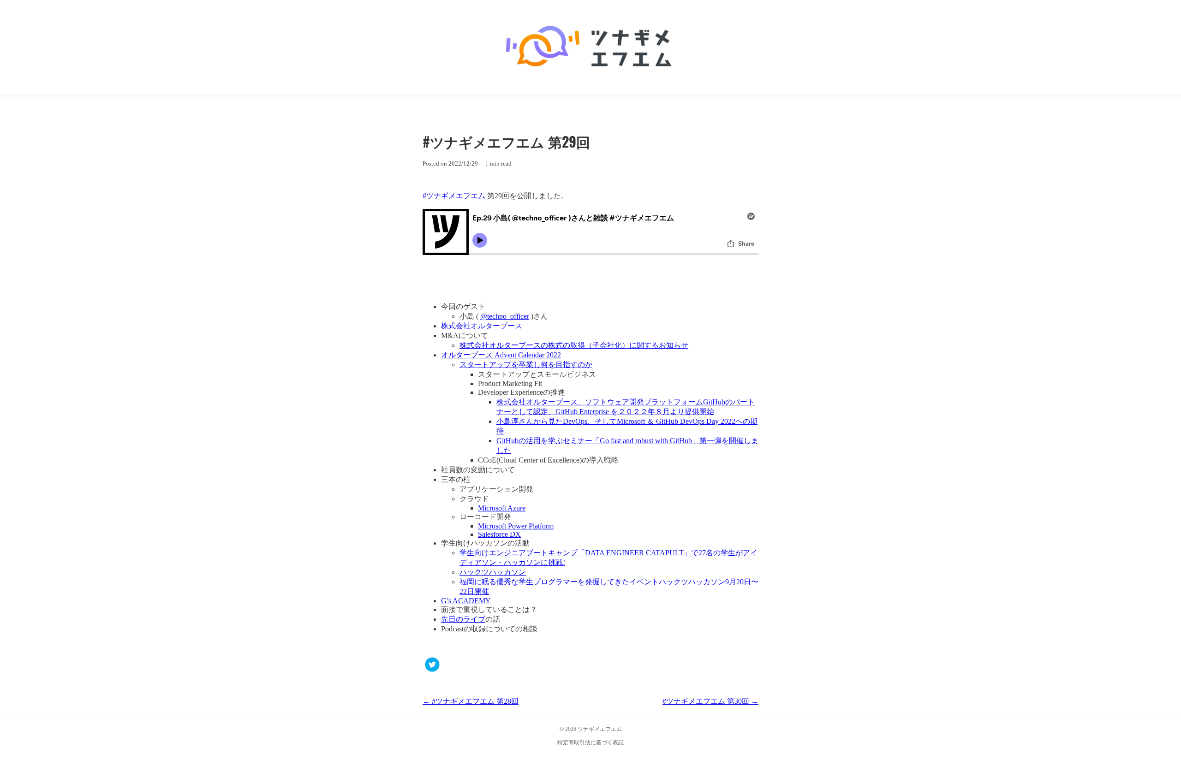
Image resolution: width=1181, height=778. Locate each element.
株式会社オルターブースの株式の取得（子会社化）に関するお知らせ (573, 345)
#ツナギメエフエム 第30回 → (710, 701)
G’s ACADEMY (466, 601)
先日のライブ (463, 619)
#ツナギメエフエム (454, 196)
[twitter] (432, 665)
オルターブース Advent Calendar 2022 (501, 355)
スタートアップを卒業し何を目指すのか (525, 364)
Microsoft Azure (501, 508)
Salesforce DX (499, 534)
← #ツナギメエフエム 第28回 (471, 701)
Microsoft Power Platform (516, 526)
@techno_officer (504, 316)
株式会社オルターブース (481, 326)
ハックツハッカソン (492, 572)
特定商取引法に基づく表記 (590, 742)
